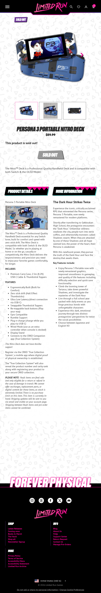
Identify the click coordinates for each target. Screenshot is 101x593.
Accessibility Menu (16, 561)
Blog (55, 528)
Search (71, 7)
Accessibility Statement (18, 563)
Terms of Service (15, 558)
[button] (19, 55)
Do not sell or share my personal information (38, 589)
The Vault (12, 536)
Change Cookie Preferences (72, 589)
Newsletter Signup (16, 541)
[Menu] (7, 7)
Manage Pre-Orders (62, 544)
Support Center (60, 536)
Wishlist (78, 7)
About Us (57, 531)
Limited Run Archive (17, 566)
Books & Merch (15, 534)
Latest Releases (15, 528)
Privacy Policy (14, 555)
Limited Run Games (50, 7)
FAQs (55, 534)
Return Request (60, 539)
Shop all (12, 539)
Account (86, 7)
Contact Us (58, 541)
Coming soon (14, 531)
